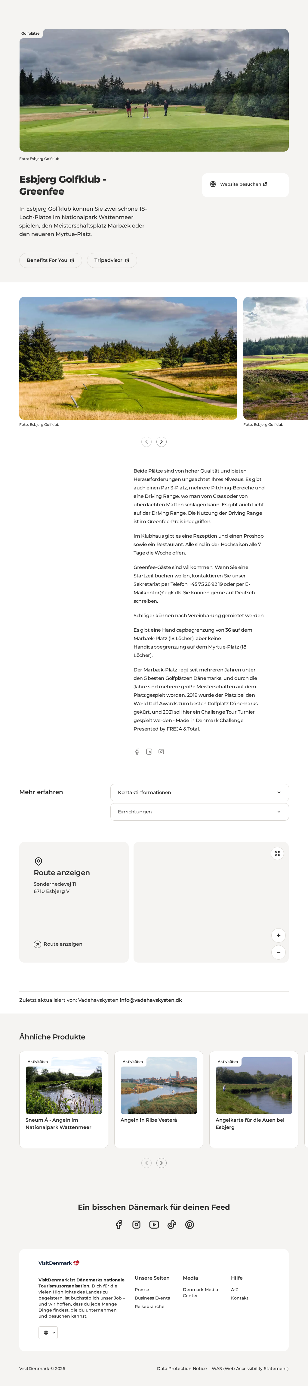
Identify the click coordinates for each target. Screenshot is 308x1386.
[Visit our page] (136, 1224)
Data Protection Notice (182, 1368)
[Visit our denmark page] (118, 1224)
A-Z (234, 1289)
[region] (211, 902)
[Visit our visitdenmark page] (154, 1224)
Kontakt (239, 1298)
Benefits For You (47, 260)
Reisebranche (150, 1306)
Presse (142, 1289)
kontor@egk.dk (162, 593)
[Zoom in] (278, 935)
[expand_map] (277, 853)
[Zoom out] (278, 952)
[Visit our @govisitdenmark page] (172, 1224)
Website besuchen (240, 184)
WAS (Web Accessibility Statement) (250, 1368)
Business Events (152, 1298)
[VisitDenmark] (59, 1263)
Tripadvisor (108, 260)
